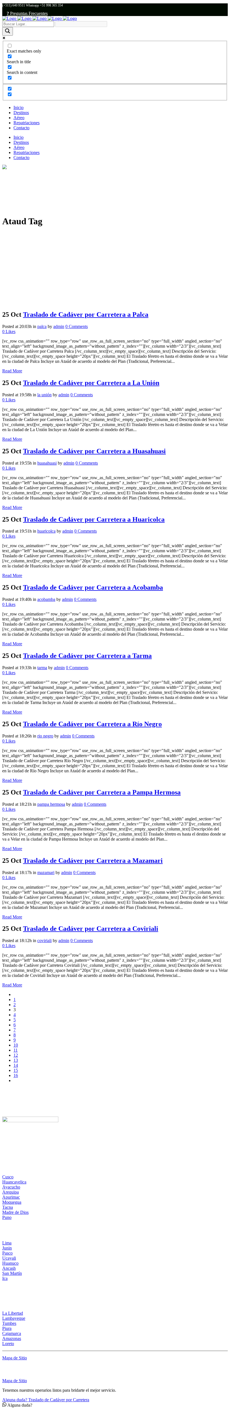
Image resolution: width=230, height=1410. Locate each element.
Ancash (9, 1268)
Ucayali (9, 1258)
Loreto (8, 1343)
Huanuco (10, 1263)
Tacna (7, 1207)
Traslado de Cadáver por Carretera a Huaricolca (94, 519)
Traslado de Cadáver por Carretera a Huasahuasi (94, 451)
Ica (5, 1278)
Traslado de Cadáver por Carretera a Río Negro (92, 724)
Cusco (7, 1176)
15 (15, 1070)
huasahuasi (47, 463)
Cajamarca (11, 1333)
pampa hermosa (51, 804)
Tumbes (9, 1323)
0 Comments (76, 326)
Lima (7, 1243)
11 (15, 1050)
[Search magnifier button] (7, 31)
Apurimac (11, 1197)
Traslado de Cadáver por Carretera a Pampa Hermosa (102, 792)
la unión (44, 394)
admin (58, 326)
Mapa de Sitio (14, 1357)
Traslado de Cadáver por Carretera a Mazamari (93, 860)
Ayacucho (11, 1187)
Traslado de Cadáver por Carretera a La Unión (91, 382)
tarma (42, 667)
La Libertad (12, 1313)
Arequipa (10, 1192)
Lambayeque (13, 1318)
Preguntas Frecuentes (27, 13)
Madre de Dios (15, 1212)
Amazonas (11, 1338)
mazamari (45, 872)
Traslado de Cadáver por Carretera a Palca (85, 314)
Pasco (7, 1253)
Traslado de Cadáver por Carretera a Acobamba (93, 587)
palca (42, 326)
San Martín (12, 1273)
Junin (7, 1248)
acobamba (46, 599)
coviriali (44, 940)
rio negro (45, 736)
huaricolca (46, 531)
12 (15, 1055)
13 (15, 1060)
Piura (7, 1328)
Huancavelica (14, 1182)
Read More (12, 370)
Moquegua (11, 1202)
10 (15, 1045)
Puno (7, 1217)
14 (15, 1065)
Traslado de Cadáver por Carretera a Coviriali (90, 928)
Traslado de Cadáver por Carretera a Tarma (87, 655)
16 (15, 1075)
